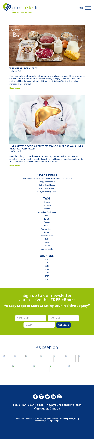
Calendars (47, 205)
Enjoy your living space (47, 191)
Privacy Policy (73, 418)
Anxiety (47, 202)
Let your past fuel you (47, 188)
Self (47, 239)
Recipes (47, 232)
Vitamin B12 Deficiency (23, 68)
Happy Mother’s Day (47, 181)
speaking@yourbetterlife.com (59, 405)
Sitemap (63, 418)
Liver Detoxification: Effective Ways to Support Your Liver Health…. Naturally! (46, 147)
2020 (47, 259)
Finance (47, 222)
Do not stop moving (47, 185)
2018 (47, 266)
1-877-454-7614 (23, 405)
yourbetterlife (47, 249)
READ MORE (14, 87)
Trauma (47, 245)
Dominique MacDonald (47, 212)
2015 (47, 276)
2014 (47, 279)
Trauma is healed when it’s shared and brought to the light (46, 178)
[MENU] (88, 8)
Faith (47, 215)
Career (47, 208)
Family (47, 219)
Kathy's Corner (47, 229)
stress (47, 242)
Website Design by (47, 421)
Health (47, 225)
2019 (47, 262)
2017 (47, 269)
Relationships (47, 235)
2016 (47, 272)
